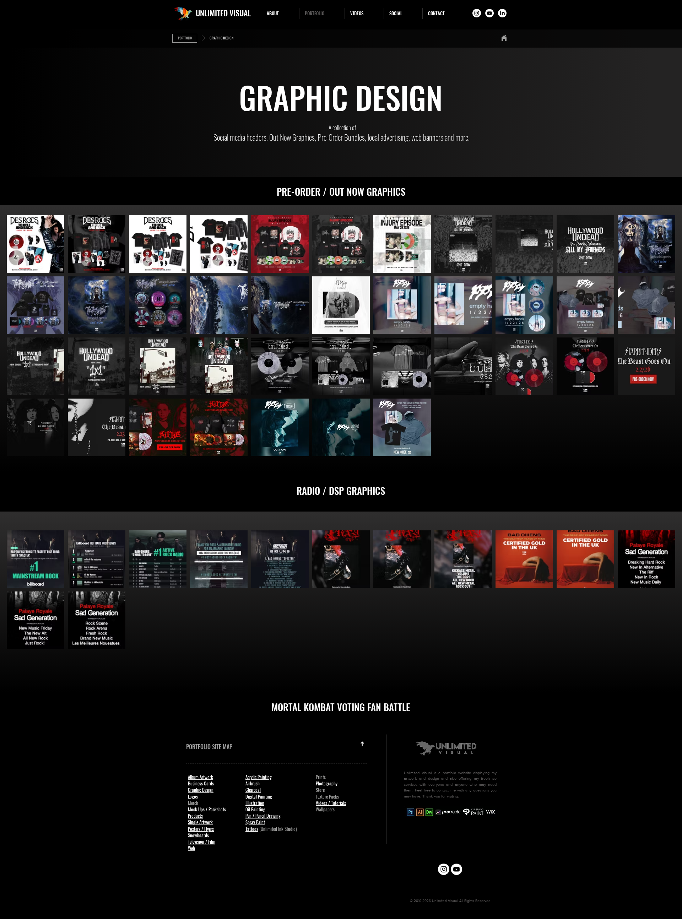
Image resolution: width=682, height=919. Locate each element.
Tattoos (251, 828)
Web (191, 848)
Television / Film (201, 841)
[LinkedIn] (502, 13)
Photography (326, 783)
